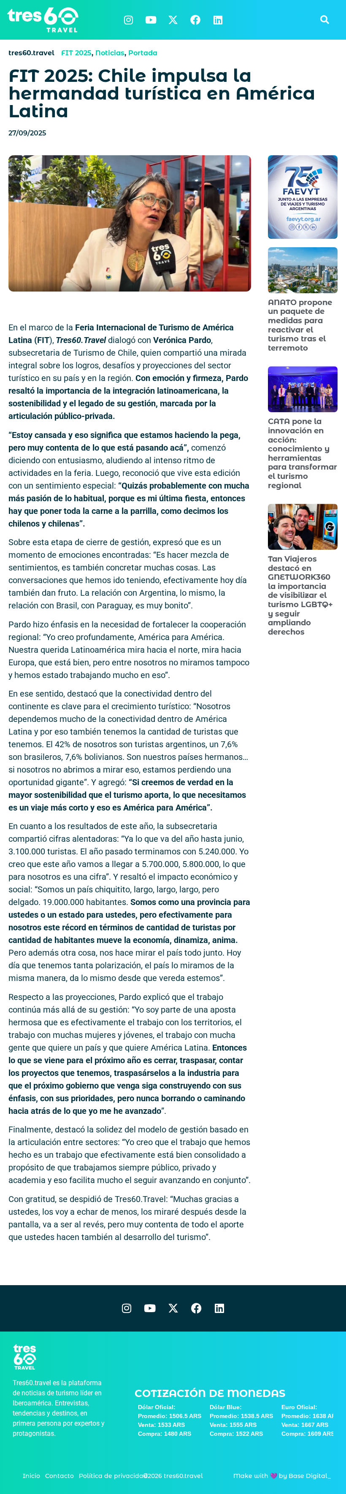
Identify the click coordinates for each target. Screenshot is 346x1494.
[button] (324, 20)
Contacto (59, 1476)
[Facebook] (195, 20)
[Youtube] (151, 20)
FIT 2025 (76, 53)
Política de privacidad (113, 1476)
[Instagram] (128, 20)
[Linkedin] (218, 20)
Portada (142, 53)
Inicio (31, 1476)
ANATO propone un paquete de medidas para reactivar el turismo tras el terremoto (300, 325)
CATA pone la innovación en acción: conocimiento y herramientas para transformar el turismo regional (302, 453)
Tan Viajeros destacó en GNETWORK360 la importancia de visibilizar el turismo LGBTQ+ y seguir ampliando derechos (300, 595)
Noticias (109, 53)
